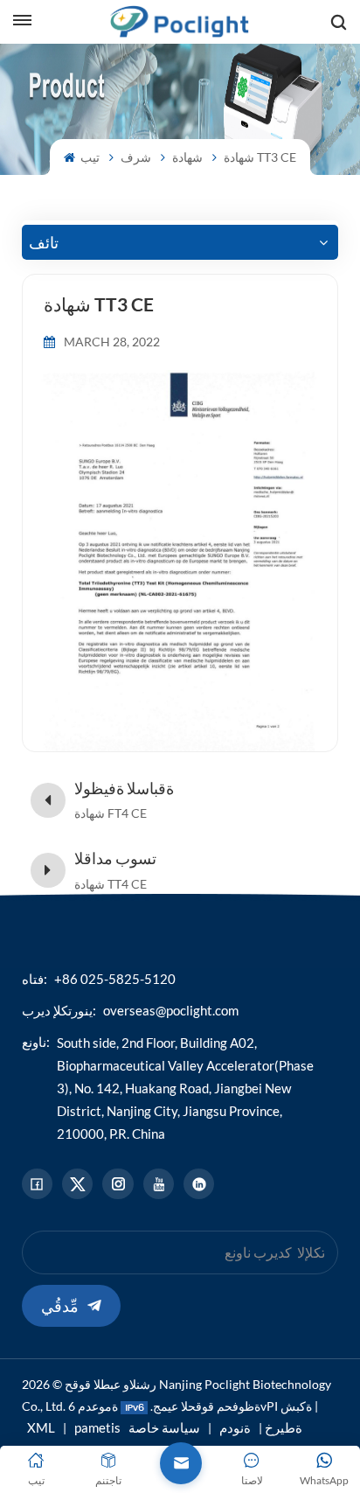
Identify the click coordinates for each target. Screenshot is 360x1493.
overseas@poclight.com (171, 1010)
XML (41, 1427)
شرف (136, 157)
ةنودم (235, 1427)
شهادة (187, 157)
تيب (89, 157)
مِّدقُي (60, 1305)
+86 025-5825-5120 (115, 979)
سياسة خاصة (164, 1427)
